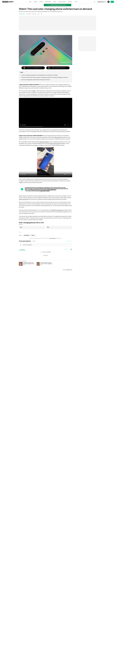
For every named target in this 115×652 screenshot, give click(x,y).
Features (35, 1)
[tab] (22, 249)
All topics (70, 1)
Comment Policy (52, 238)
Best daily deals (101, 1)
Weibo (34, 91)
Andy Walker (22, 13)
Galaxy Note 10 (58, 137)
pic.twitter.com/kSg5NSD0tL (48, 189)
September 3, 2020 (44, 191)
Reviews (41, 1)
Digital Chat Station (44, 141)
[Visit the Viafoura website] (69, 269)
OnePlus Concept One (57, 210)
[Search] (94, 2)
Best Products (48, 1)
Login (112, 1)
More (76, 1)
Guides (54, 1)
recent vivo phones (23, 199)
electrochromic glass (54, 143)
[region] (45, 255)
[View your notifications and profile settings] (71, 249)
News (30, 1)
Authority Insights (62, 1)
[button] (57, 2)
